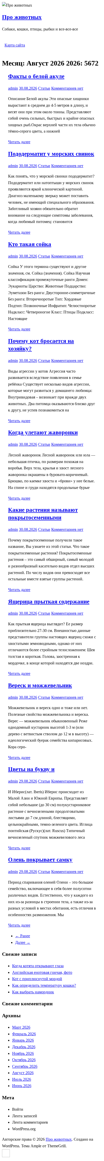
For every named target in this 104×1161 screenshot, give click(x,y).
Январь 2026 (23, 1040)
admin (13, 88)
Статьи (44, 88)
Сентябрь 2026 (24, 1066)
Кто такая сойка (29, 244)
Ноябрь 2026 (23, 1053)
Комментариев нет (67, 88)
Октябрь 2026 (24, 1060)
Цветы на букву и (31, 769)
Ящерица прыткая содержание (48, 601)
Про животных (22, 17)
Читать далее (19, 142)
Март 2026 (21, 1027)
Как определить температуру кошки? (44, 985)
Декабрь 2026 (23, 1047)
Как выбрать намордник (33, 992)
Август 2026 (23, 1073)
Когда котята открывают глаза (38, 966)
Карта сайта (15, 45)
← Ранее (22, 936)
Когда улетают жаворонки (43, 432)
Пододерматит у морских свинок (51, 154)
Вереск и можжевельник (40, 685)
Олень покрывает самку (40, 859)
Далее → (22, 942)
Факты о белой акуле (36, 76)
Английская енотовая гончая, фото (42, 972)
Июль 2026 (21, 1079)
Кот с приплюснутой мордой (37, 979)
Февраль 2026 (24, 1034)
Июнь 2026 (21, 1086)
